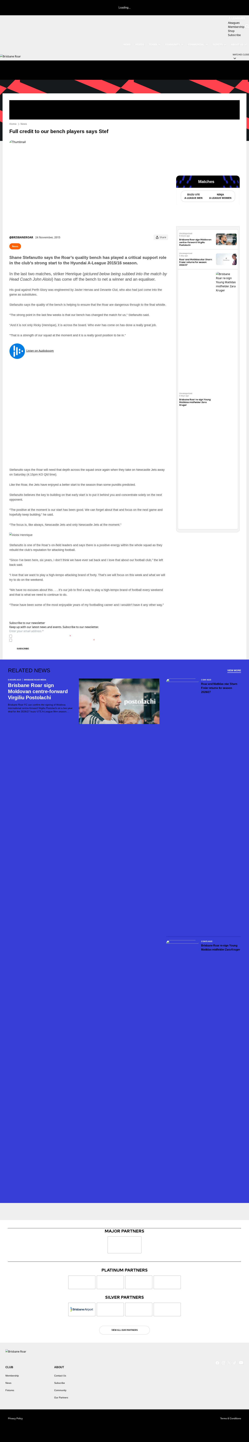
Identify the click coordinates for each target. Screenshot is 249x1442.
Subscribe (23, 648)
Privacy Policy (37, 636)
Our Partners (61, 1397)
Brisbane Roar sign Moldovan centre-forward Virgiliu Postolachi (195, 242)
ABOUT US (237, 44)
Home (12, 123)
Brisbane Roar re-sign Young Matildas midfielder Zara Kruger (195, 402)
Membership (12, 1375)
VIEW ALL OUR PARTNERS (124, 1330)
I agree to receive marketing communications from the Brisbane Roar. (54, 640)
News (23, 123)
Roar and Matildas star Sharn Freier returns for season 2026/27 (195, 262)
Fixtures (9, 1390)
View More (234, 670)
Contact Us (60, 1375)
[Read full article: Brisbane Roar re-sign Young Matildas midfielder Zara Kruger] (226, 399)
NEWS (126, 44)
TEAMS (153, 44)
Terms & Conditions (230, 1418)
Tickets (218, 44)
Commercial (196, 44)
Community (172, 44)
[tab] (193, 196)
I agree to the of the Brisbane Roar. (42, 636)
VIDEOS (139, 44)
